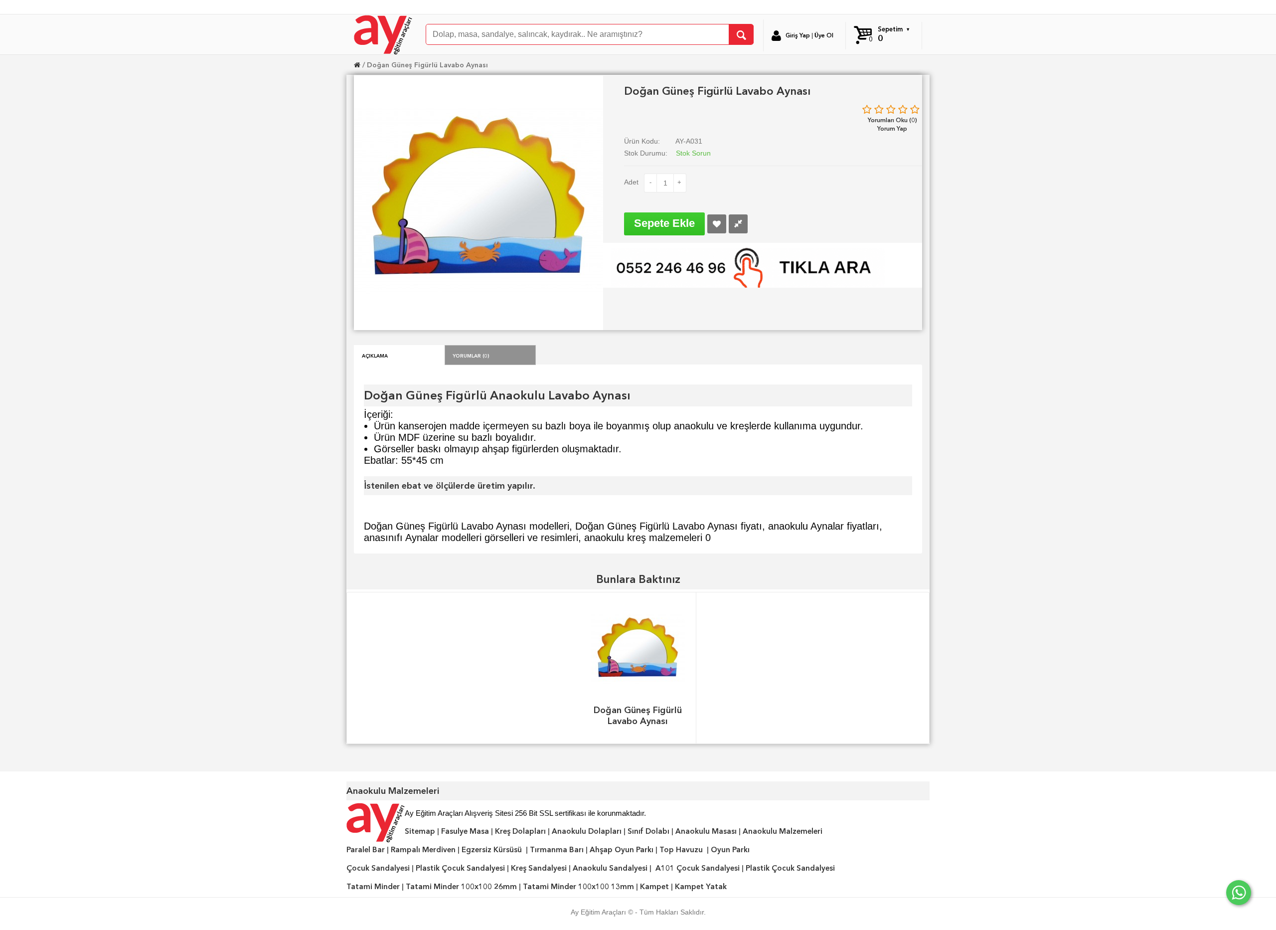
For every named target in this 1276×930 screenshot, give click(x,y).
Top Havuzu (681, 849)
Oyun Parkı (730, 849)
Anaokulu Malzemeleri (782, 831)
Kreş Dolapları (520, 831)
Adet (631, 182)
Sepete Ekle (664, 223)
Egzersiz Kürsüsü (492, 849)
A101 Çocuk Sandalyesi (697, 868)
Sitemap (420, 831)
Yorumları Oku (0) (892, 120)
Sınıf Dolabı (648, 831)
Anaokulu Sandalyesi (610, 868)
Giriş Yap (798, 35)
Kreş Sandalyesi (539, 868)
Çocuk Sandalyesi (378, 868)
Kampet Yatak (701, 886)
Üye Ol (823, 35)
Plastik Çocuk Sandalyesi (460, 868)
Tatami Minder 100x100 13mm (578, 886)
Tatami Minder (373, 886)
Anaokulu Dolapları (587, 831)
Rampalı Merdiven (423, 849)
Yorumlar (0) (471, 355)
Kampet (654, 886)
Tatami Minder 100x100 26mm (461, 886)
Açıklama (375, 355)
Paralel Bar (365, 849)
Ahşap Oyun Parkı (621, 849)
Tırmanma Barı (557, 849)
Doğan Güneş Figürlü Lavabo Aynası (427, 65)
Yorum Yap (892, 128)
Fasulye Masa (465, 831)
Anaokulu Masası (706, 831)
